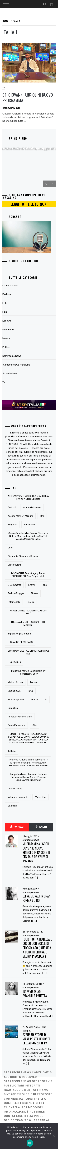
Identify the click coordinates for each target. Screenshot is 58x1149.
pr (46, 699)
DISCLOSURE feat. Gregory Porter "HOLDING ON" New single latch (28, 575)
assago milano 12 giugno (20, 516)
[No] (54, 1136)
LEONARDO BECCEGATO (20, 642)
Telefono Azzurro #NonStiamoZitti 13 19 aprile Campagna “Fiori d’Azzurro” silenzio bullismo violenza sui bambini (28, 762)
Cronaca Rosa (10, 285)
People (34, 699)
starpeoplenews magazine (16, 364)
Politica (6, 347)
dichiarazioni (14, 564)
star (35, 725)
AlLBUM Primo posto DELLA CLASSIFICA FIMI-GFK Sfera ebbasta (28, 497)
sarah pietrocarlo (16, 725)
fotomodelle (14, 602)
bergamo (12, 524)
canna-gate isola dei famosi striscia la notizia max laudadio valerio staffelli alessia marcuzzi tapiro (28, 536)
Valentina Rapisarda (18, 797)
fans (44, 585)
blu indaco (29, 524)
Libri (4, 312)
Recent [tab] (42, 827)
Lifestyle (6, 320)
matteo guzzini (15, 682)
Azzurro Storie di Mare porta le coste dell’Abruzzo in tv (36, 1038)
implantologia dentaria (19, 633)
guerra (31, 602)
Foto (4, 303)
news (30, 691)
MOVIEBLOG (8, 329)
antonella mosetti (32, 507)
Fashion (6, 294)
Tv (3, 382)
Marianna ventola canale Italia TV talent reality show (28, 672)
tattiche (12, 751)
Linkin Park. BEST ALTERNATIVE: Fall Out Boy (28, 652)
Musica (6, 338)
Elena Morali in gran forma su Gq (36, 898)
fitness (34, 593)
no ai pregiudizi (16, 699)
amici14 (12, 507)
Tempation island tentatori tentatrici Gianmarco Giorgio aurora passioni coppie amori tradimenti (28, 777)
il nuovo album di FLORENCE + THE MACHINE (28, 623)
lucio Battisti (14, 662)
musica (34, 682)
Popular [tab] (18, 827)
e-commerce (14, 585)
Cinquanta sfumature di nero (23, 556)
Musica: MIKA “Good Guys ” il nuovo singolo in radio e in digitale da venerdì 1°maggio (36, 852)
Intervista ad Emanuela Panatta (35, 993)
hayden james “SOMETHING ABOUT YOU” (28, 612)
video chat (40, 797)
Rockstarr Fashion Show (20, 716)
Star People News (11, 355)
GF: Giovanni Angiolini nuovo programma (27, 97)
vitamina (12, 805)
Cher (10, 547)
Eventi (31, 585)
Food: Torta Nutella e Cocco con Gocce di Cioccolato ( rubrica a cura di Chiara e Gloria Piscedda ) (37, 948)
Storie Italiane (9, 373)
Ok (29, 1143)
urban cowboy (15, 788)
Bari (42, 516)
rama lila (13, 708)
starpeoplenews (31, 840)
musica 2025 (14, 691)
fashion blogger (16, 593)
